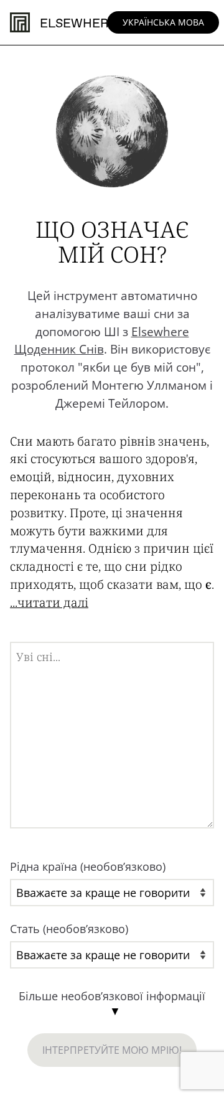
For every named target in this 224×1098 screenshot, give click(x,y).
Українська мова (163, 22)
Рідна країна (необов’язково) (88, 866)
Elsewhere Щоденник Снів (101, 340)
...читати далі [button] (49, 602)
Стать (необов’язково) (69, 928)
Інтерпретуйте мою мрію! (112, 1050)
